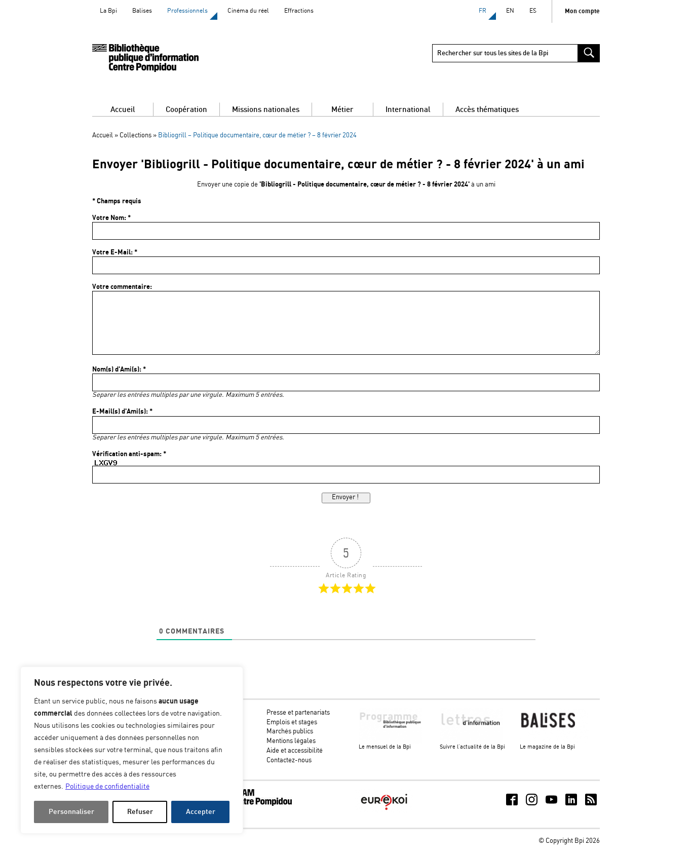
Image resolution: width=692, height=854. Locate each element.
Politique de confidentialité (107, 786)
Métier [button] (342, 110)
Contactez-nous (289, 760)
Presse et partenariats (298, 713)
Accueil (122, 110)
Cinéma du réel (248, 11)
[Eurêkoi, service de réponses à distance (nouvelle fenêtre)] (384, 811)
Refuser (140, 811)
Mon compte (582, 11)
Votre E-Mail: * (114, 252)
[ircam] (254, 804)
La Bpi (108, 11)
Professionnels (187, 11)
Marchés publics (289, 731)
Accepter (200, 811)
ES (532, 11)
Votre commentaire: (122, 286)
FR (482, 11)
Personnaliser (71, 811)
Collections (135, 135)
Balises (142, 11)
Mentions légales (291, 741)
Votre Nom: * (111, 217)
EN (510, 11)
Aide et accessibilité (294, 751)
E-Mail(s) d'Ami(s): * (122, 411)
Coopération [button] (186, 110)
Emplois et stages (291, 722)
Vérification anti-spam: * (129, 454)
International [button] (408, 110)
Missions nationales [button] (265, 110)
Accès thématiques (487, 110)
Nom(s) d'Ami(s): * (119, 369)
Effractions (299, 11)
